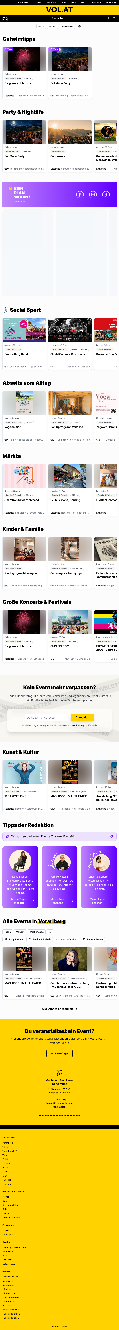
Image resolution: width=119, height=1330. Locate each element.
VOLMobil (52, 2)
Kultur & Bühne (95, 939)
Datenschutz (8, 1264)
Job (64, 2)
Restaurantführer (10, 1205)
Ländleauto (7, 1281)
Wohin (5, 1213)
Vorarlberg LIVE (10, 1151)
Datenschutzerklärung (72, 725)
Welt (4, 1155)
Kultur (5, 1171)
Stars (5, 1175)
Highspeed (22, 2)
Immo (73, 2)
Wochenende (67, 26)
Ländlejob (7, 1289)
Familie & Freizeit (42, 939)
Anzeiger (96, 2)
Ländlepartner (9, 1293)
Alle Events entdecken (57, 1008)
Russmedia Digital (11, 1314)
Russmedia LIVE (10, 1318)
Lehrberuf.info (9, 1301)
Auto (83, 2)
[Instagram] (93, 194)
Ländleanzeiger (10, 1276)
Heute (41, 26)
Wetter (5, 1197)
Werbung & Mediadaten (14, 1247)
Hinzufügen (62, 1053)
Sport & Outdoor (68, 939)
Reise (5, 1209)
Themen (6, 1184)
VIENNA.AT (8, 1305)
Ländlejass (7, 1234)
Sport (5, 1167)
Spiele (5, 1230)
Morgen (52, 26)
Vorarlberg (7, 1143)
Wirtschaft (7, 1163)
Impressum (7, 1251)
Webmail (37, 2)
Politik (5, 1159)
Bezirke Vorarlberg (11, 1217)
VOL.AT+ (6, 1147)
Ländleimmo (8, 1285)
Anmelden (82, 717)
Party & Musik (16, 939)
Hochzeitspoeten (10, 1297)
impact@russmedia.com (59, 1103)
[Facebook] (80, 194)
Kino (4, 1201)
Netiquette (7, 1259)
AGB (4, 1255)
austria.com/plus (10, 1309)
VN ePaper (111, 2)
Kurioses (6, 1180)
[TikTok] (106, 194)
